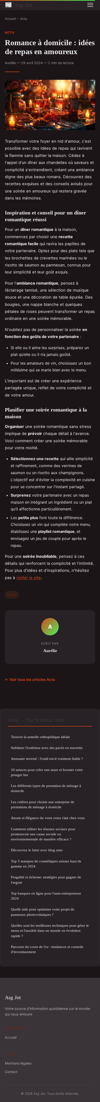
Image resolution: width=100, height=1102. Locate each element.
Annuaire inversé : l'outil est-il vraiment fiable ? (47, 759)
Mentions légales (18, 1063)
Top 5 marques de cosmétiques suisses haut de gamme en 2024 (46, 863)
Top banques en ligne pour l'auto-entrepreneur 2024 (46, 895)
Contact (11, 1072)
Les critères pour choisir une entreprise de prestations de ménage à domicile (42, 804)
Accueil (10, 19)
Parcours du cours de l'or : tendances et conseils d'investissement (47, 949)
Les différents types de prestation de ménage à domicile (46, 788)
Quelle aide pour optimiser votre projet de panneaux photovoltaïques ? (42, 911)
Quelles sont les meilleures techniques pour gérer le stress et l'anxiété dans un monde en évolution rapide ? (50, 930)
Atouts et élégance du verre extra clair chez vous (48, 818)
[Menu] (90, 5)
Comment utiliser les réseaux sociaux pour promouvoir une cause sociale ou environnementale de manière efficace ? (43, 834)
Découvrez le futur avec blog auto (37, 850)
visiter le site (28, 577)
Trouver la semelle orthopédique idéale (40, 737)
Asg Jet (18, 5)
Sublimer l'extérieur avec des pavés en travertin (47, 748)
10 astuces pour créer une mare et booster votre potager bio (47, 772)
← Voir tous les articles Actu (30, 679)
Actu (23, 19)
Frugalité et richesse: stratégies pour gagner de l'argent (46, 879)
